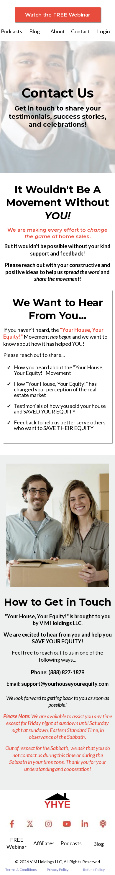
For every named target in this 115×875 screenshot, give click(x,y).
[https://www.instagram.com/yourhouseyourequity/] (48, 823)
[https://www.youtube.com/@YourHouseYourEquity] (67, 823)
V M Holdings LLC (46, 861)
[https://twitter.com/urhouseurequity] (30, 823)
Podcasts (11, 31)
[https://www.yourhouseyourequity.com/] (57, 800)
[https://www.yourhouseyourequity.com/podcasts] (103, 823)
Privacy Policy (57, 869)
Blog (34, 31)
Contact (80, 31)
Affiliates (44, 843)
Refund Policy (94, 869)
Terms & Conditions (21, 869)
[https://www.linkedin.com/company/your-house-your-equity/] (85, 823)
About (57, 31)
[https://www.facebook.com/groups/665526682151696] (12, 823)
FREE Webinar (16, 843)
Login (103, 31)
